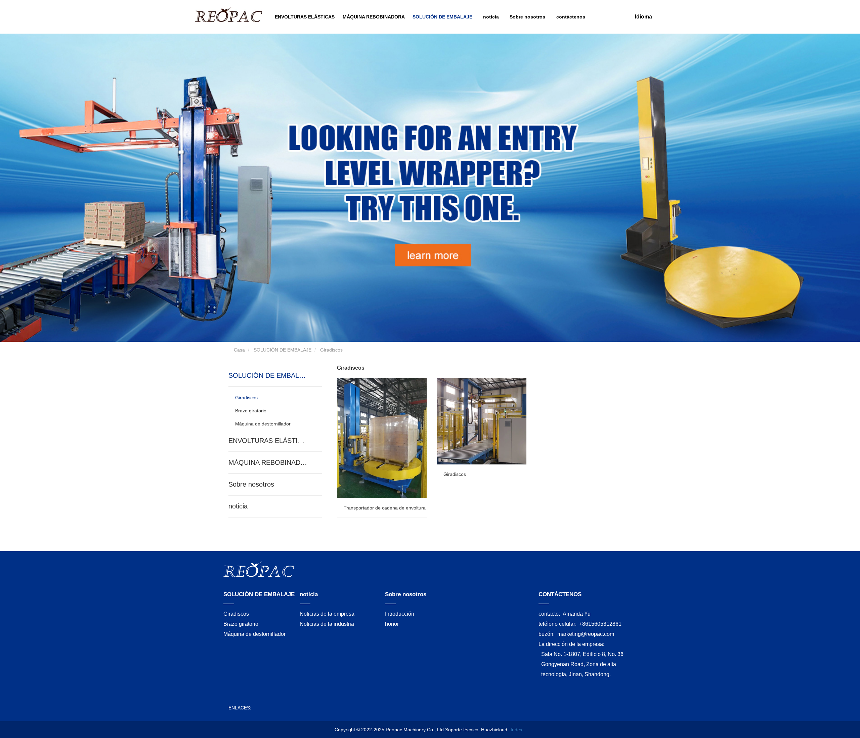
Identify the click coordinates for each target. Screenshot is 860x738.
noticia (238, 506)
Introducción (399, 614)
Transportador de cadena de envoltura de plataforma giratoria (409, 507)
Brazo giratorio (250, 410)
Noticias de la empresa (327, 614)
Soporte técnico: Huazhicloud (476, 729)
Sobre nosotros (251, 484)
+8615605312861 (600, 624)
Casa (238, 350)
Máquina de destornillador (263, 423)
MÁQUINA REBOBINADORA (374, 16)
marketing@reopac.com (585, 634)
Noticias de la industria (327, 624)
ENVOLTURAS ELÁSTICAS (305, 16)
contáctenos (570, 16)
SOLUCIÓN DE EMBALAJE (282, 350)
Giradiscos (246, 397)
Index (516, 729)
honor (392, 624)
